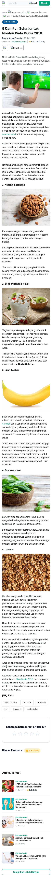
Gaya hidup (21, 12)
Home (4, 12)
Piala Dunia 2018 (24, 679)
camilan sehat (9, 134)
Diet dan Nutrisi (41, 12)
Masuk (44, 3)
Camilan (6, 423)
